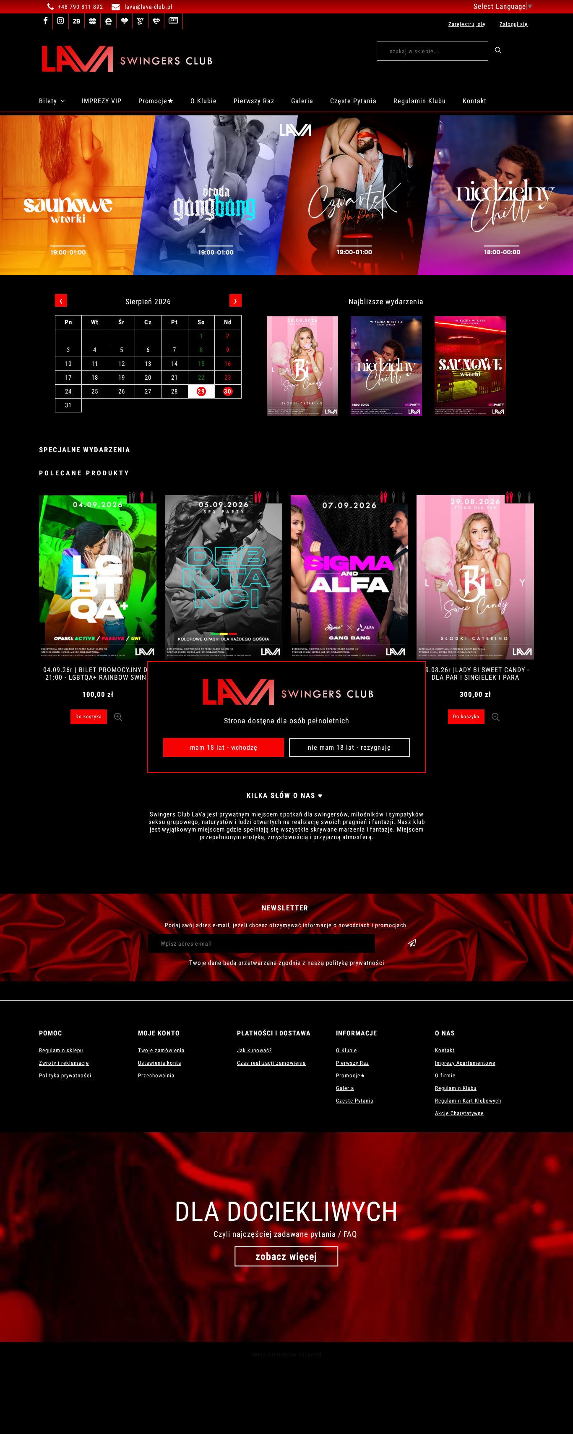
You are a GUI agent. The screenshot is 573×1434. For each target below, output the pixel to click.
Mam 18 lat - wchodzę (224, 747)
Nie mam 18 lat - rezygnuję (349, 747)
